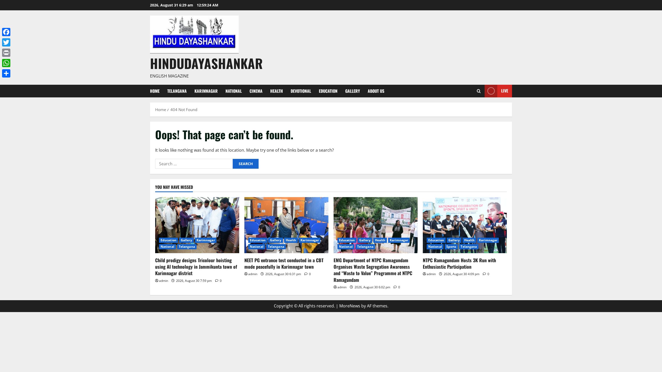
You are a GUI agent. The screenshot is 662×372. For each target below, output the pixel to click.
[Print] (6, 53)
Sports (451, 246)
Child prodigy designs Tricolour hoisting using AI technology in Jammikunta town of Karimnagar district (196, 266)
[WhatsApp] (6, 63)
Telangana (177, 91)
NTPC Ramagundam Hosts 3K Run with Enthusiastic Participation (459, 263)
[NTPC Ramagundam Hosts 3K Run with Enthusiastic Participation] (465, 225)
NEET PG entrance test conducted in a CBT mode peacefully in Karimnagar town (284, 263)
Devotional (301, 91)
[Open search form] (479, 91)
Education (328, 91)
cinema (256, 91)
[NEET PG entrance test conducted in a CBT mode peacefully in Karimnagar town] (286, 225)
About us (376, 91)
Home (155, 91)
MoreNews (349, 306)
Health (276, 91)
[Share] (6, 73)
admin (163, 280)
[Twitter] (6, 42)
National (233, 91)
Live (504, 91)
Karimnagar (206, 91)
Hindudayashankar (206, 63)
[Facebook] (6, 32)
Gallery (352, 91)
